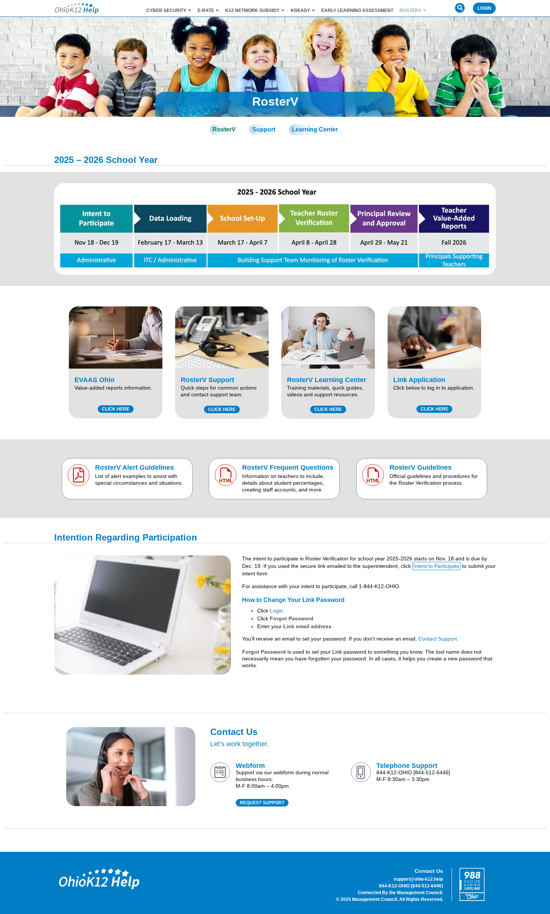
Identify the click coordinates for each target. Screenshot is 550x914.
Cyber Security (166, 10)
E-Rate (206, 10)
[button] (460, 8)
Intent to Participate (436, 566)
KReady (300, 10)
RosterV (410, 10)
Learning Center (315, 129)
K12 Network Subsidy (252, 10)
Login (484, 8)
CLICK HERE (115, 409)
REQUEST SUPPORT (262, 802)
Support (263, 129)
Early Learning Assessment (357, 10)
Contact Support (437, 639)
